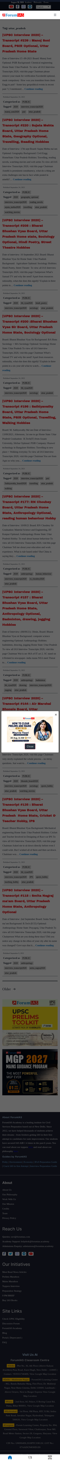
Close (30, 746)
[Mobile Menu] (55, 15)
